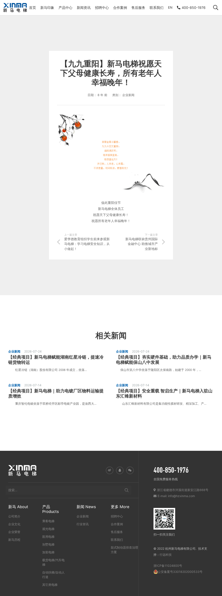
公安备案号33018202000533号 (180, 571)
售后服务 (117, 532)
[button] (215, 7)
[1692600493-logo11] (15, 7)
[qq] (120, 470)
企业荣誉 (14, 532)
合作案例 (117, 524)
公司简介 (14, 516)
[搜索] (126, 490)
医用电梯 (48, 536)
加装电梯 (48, 552)
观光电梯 (48, 529)
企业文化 (14, 524)
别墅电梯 (48, 544)
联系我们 (117, 539)
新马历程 (14, 539)
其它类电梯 (49, 584)
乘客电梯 (48, 521)
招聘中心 (117, 516)
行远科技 (166, 554)
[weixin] (130, 470)
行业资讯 (83, 524)
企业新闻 (83, 516)
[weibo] (109, 470)
